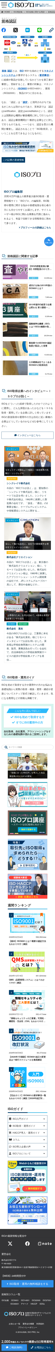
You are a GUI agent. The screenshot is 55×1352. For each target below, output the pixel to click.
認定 (25, 102)
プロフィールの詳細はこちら (36, 227)
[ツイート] (15, 30)
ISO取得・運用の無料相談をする (28, 1283)
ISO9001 (22, 88)
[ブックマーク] (27, 30)
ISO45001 (14, 1303)
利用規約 (40, 1323)
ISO (22, 70)
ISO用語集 (18, 11)
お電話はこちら (42, 1347)
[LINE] (39, 30)
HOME (7, 11)
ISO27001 (47, 1300)
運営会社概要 (28, 1323)
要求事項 (44, 75)
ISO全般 (5, 1300)
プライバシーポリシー (27, 1327)
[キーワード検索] (6, 747)
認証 (9, 70)
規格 (4, 70)
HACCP (34, 1303)
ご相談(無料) (15, 1347)
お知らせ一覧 (14, 1323)
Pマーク (24, 1303)
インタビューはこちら (29, 435)
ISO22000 (36, 1300)
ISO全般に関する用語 (35, 11)
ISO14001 (25, 1300)
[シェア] (3, 30)
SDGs (42, 1303)
